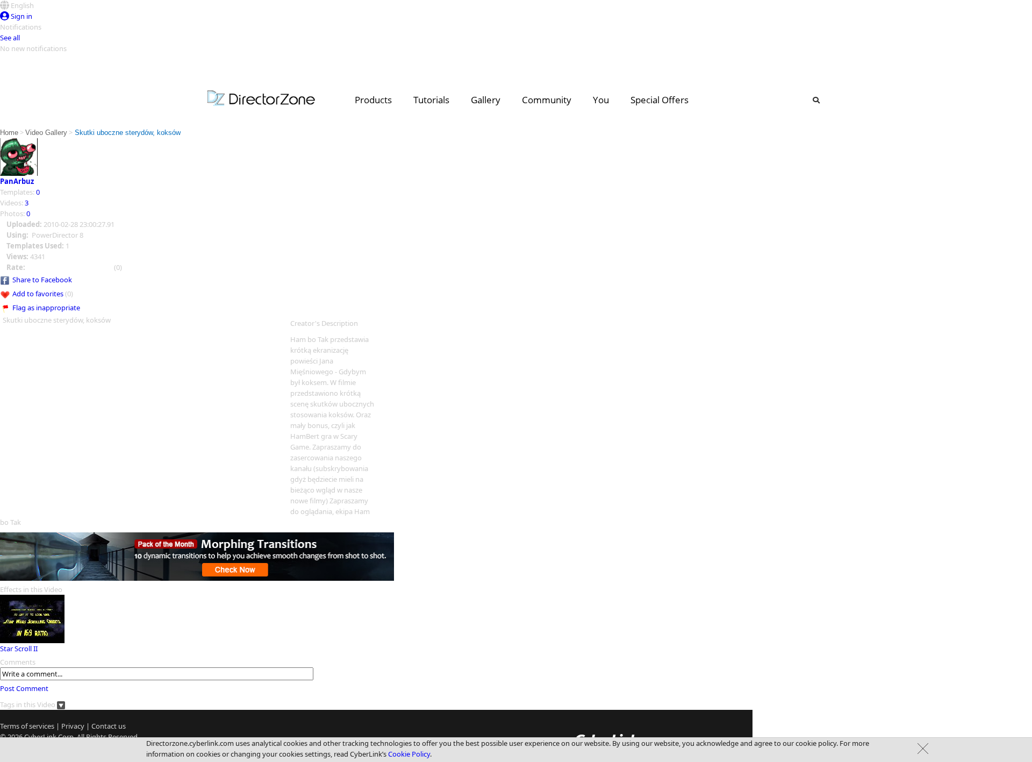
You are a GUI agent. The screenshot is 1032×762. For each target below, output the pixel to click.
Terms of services (27, 726)
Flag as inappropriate (46, 307)
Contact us (108, 726)
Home (9, 133)
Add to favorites (37, 293)
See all (10, 37)
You (601, 100)
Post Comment (24, 688)
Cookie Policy (409, 754)
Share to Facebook (42, 279)
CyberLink (40, 737)
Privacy (72, 726)
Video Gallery (46, 133)
